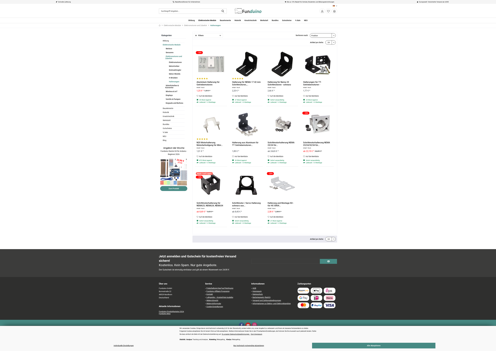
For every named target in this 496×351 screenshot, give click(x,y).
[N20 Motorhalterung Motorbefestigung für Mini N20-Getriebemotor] (211, 124)
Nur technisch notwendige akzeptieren (248, 346)
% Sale (165, 132)
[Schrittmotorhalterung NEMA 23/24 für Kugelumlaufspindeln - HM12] (282, 124)
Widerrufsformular (213, 304)
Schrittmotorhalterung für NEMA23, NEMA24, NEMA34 (210, 204)
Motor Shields (174, 74)
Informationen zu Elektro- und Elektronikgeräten (272, 304)
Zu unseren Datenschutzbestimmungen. (236, 334)
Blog (164, 140)
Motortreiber (174, 66)
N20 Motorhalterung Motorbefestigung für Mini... (210, 143)
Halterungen (174, 82)
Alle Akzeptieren (374, 346)
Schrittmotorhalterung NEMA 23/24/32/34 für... (316, 143)
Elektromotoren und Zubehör (173, 57)
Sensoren (169, 52)
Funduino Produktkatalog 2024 (171, 312)
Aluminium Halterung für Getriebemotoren (208, 83)
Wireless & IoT (171, 91)
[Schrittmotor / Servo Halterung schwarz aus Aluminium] (246, 185)
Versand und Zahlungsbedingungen (267, 300)
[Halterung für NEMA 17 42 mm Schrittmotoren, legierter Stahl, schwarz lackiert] (246, 64)
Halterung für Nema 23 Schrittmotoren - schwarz (279, 83)
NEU (164, 136)
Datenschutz (258, 294)
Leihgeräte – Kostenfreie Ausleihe (219, 297)
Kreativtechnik (168, 116)
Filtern (201, 35)
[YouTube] (248, 325)
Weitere (168, 49)
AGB (254, 288)
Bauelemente (168, 108)
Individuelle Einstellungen (124, 346)
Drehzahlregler (175, 70)
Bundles (166, 124)
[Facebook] (241, 325)
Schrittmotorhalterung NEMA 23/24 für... (281, 143)
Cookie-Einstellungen (214, 307)
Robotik (166, 112)
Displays (169, 95)
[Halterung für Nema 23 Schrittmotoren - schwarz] (282, 64)
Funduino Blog (165, 314)
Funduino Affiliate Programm (218, 291)
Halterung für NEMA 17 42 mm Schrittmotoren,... (246, 83)
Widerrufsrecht (212, 300)
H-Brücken (173, 78)
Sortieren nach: (302, 35)
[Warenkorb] (334, 11)
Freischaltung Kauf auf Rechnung (219, 288)
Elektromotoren (175, 62)
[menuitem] (334, 11)
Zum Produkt (174, 188)
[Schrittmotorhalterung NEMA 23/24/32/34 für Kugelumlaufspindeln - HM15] (317, 124)
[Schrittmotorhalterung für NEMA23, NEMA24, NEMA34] (211, 185)
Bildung (166, 41)
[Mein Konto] (322, 11)
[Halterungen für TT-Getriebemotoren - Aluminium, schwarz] (317, 64)
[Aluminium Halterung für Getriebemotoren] (211, 64)
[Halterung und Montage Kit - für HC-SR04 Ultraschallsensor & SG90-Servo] (282, 185)
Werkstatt (167, 120)
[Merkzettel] (328, 11)
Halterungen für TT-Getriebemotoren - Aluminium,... (312, 83)
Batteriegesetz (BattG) (262, 297)
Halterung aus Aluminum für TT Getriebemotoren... (245, 143)
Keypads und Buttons (174, 103)
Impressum (257, 291)
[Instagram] (254, 325)
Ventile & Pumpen (172, 99)
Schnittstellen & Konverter (172, 86)
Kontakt (209, 294)
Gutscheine (167, 128)
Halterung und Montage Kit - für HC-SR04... (281, 204)
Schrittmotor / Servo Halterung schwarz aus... (246, 204)
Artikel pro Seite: (317, 42)
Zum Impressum (256, 334)
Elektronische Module (172, 45)
